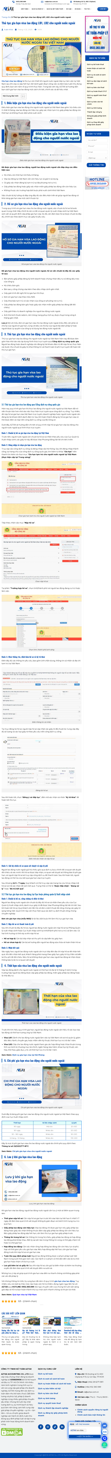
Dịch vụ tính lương (94, 108)
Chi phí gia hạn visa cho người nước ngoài (32, 1151)
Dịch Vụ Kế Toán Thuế (55, 9)
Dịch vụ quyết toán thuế (49, 1403)
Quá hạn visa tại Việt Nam (24, 1294)
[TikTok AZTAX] (55, 1426)
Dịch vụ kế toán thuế (95, 64)
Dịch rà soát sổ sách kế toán (51, 1379)
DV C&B (68, 9)
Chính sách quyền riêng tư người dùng (92, 1411)
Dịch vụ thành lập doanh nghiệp (53, 1408)
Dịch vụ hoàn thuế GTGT (97, 91)
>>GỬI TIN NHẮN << (85, 1436)
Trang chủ (6, 17)
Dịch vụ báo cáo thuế (95, 87)
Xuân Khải (8, 30)
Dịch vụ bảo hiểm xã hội (49, 1388)
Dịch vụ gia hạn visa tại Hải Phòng (28, 1055)
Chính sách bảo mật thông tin (91, 1415)
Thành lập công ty (94, 112)
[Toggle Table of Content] (21, 96)
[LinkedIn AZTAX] (62, 1426)
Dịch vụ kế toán (45, 1374)
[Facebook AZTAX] (40, 1426)
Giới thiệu (24, 9)
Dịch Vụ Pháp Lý (37, 9)
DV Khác (78, 9)
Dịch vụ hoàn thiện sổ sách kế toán (54, 1384)
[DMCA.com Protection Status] (12, 1432)
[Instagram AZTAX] (47, 1426)
